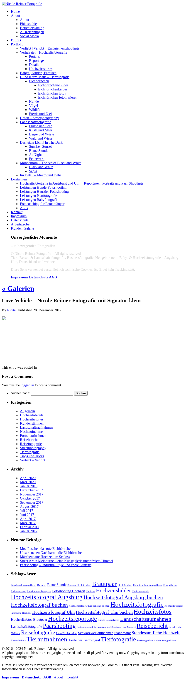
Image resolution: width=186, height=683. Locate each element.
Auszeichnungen (32, 32)
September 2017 (31, 502)
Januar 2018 (28, 486)
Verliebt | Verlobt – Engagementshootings (49, 48)
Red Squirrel (129, 627)
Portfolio (17, 44)
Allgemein (27, 411)
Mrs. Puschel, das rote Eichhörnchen (46, 548)
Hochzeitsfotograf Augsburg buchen (123, 597)
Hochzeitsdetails (31, 415)
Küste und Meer (40, 130)
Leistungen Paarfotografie (38, 196)
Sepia (33, 171)
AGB (24, 208)
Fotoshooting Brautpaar (39, 591)
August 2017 (29, 506)
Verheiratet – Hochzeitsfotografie (43, 52)
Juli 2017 (26, 511)
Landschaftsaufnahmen (36, 427)
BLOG (16, 40)
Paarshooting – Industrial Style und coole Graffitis (55, 565)
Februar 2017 (29, 527)
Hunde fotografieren (108, 620)
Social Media (29, 36)
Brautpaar (104, 583)
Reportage (36, 61)
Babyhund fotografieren (23, 585)
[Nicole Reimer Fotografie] (22, 4)
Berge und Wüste (41, 134)
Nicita (11, 310)
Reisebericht (29, 440)
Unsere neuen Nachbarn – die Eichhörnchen (51, 553)
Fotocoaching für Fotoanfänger (42, 204)
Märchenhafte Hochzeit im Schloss (45, 557)
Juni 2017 (27, 515)
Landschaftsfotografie (35, 122)
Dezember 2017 (31, 490)
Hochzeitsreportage (72, 618)
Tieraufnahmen (47, 639)
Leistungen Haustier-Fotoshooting (44, 191)
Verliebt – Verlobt (32, 460)
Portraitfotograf (85, 627)
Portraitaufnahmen (33, 436)
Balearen (41, 585)
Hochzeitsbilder (113, 590)
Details (34, 65)
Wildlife (34, 110)
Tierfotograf (91, 640)
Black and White (41, 167)
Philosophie (28, 24)
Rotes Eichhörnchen (66, 633)
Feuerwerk (36, 159)
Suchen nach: (20, 393)
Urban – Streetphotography (39, 118)
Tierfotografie (29, 452)
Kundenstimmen (32, 423)
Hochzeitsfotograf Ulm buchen (104, 612)
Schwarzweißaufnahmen (95, 633)
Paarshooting (59, 625)
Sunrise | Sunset (40, 146)
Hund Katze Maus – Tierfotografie (44, 77)
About (15, 16)
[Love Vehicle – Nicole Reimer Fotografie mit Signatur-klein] (36, 361)
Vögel (33, 106)
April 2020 (28, 478)
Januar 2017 (28, 531)
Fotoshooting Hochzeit (68, 591)
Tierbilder (75, 640)
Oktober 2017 (30, 498)
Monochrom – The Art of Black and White (50, 163)
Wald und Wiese (40, 138)
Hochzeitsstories (40, 69)
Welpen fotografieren (165, 640)
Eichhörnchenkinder (52, 89)
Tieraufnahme (18, 640)
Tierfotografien (145, 640)
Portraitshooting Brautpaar (108, 627)
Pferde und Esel (40, 114)
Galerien (18, 288)
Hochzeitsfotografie (137, 604)
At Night (35, 155)
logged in (27, 385)
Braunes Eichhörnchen (79, 585)
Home (15, 11)
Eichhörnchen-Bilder (53, 85)
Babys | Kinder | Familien (38, 73)
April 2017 (28, 519)
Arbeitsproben (21, 224)
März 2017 (28, 523)
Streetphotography (33, 448)
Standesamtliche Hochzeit (156, 632)
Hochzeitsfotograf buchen (39, 605)
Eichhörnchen (39, 81)
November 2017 (31, 494)
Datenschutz (20, 220)
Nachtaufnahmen (32, 431)
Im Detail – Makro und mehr (40, 175)
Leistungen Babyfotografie (39, 200)
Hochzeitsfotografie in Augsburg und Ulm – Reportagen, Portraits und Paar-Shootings (81, 183)
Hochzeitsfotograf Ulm (53, 612)
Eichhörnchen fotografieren (57, 97)
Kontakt (16, 212)
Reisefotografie (31, 444)
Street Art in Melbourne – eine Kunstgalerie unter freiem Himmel (66, 561)
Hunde (34, 101)
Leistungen (19, 179)
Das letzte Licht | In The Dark (41, 142)
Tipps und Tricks (32, 456)
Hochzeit (90, 591)
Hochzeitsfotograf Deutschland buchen (89, 606)
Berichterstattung (32, 28)
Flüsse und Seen (40, 126)
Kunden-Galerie (22, 228)
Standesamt (122, 633)
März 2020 (28, 482)
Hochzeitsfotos (152, 611)
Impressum (19, 216)
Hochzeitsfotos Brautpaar (29, 619)
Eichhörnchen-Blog (52, 93)
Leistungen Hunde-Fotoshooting (43, 187)
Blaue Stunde (38, 151)
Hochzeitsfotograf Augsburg (47, 597)
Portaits (34, 56)
